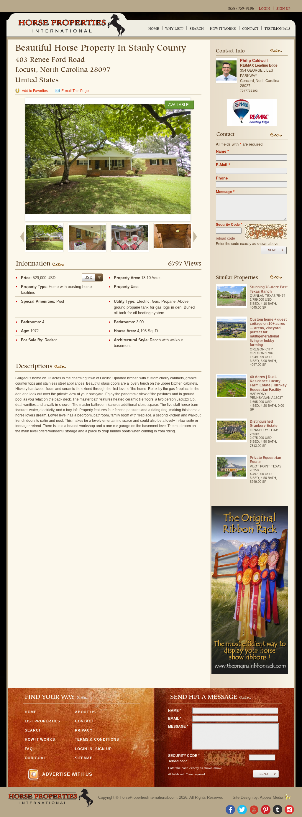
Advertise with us (67, 774)
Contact (250, 28)
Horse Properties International (71, 25)
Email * (174, 718)
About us (85, 712)
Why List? (174, 28)
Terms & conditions (97, 739)
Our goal (35, 758)
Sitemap (84, 758)
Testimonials (277, 28)
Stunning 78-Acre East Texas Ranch (269, 289)
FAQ (29, 749)
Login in (84, 749)
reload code (225, 238)
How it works (223, 28)
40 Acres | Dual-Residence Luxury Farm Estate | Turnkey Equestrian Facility (268, 383)
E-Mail (223, 165)
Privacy (84, 730)
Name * (174, 710)
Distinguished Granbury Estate (264, 423)
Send (272, 250)
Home (153, 28)
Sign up (283, 8)
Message (225, 192)
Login (264, 8)
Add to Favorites (35, 91)
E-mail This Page (75, 91)
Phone (222, 178)
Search (197, 28)
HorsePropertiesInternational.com (148, 797)
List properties (42, 721)
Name (222, 151)
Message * (178, 726)
